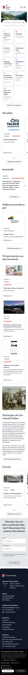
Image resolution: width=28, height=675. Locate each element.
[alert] (14, 662)
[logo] (9, 575)
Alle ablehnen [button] (20, 671)
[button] (14, 668)
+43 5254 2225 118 (9, 612)
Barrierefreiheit (6, 624)
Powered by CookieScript (6, 673)
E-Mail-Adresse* (6, 545)
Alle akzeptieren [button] (8, 671)
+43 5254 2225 (8, 610)
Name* (3, 538)
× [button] (26, 651)
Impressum (5, 620)
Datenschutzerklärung (15, 554)
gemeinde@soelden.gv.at (11, 607)
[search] (21, 7)
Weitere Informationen (20, 658)
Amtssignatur (6, 627)
